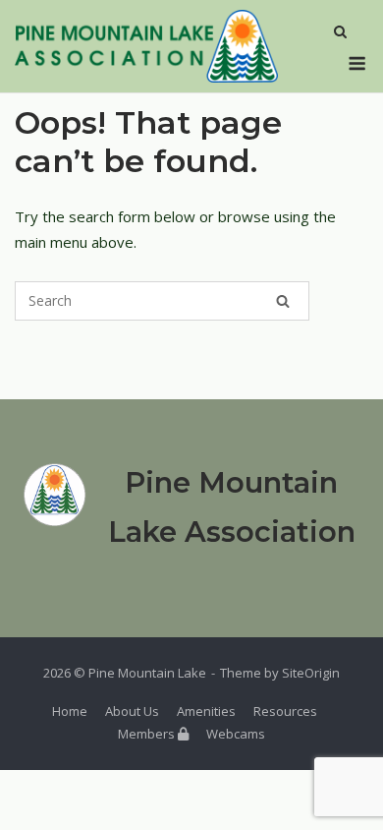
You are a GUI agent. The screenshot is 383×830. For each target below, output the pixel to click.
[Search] (282, 301)
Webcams (235, 733)
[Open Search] (340, 33)
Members (148, 733)
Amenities (206, 711)
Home (69, 711)
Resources (285, 711)
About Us (132, 711)
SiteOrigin (311, 673)
